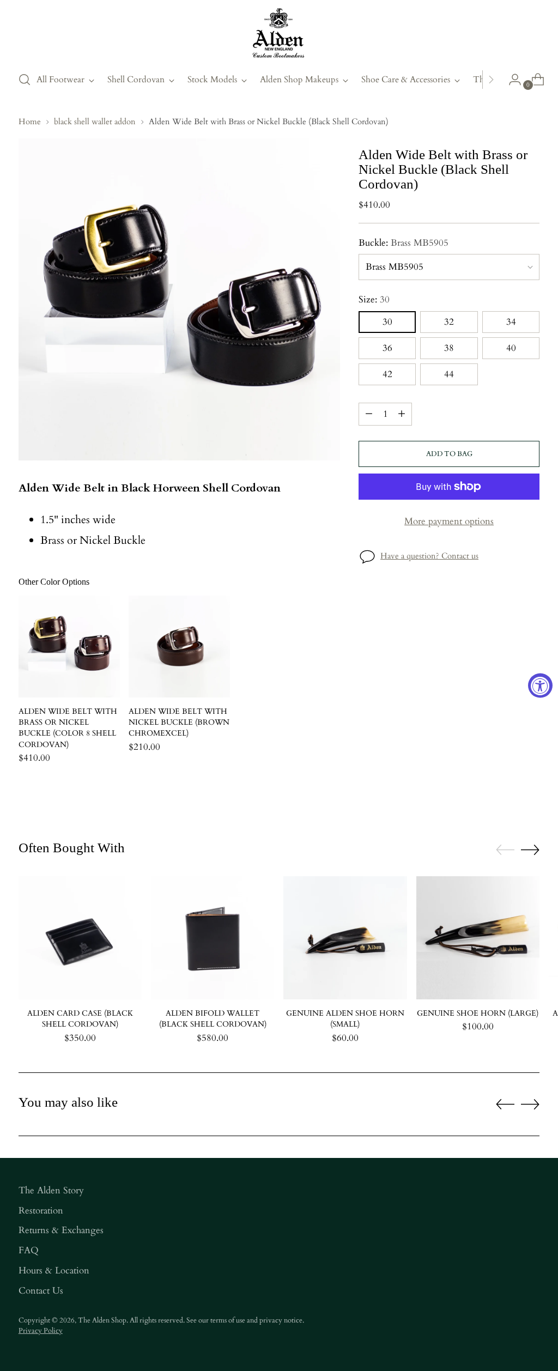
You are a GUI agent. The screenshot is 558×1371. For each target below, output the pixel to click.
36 (387, 348)
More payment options (449, 521)
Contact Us (41, 1291)
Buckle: (403, 243)
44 (449, 374)
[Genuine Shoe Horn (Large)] (477, 937)
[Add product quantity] (401, 414)
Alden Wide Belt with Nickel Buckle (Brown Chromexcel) (179, 723)
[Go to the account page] (510, 79)
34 (511, 322)
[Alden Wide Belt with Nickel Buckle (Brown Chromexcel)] (179, 646)
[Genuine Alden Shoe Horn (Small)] (345, 937)
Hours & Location (54, 1271)
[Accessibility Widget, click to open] (540, 686)
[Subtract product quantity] (369, 414)
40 (511, 348)
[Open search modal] (24, 79)
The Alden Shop (102, 1320)
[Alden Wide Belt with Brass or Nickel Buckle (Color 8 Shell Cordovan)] (69, 646)
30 (387, 322)
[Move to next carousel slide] (530, 849)
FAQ (29, 1251)
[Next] (491, 79)
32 (449, 322)
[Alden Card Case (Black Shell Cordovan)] (80, 937)
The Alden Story (51, 1191)
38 (449, 348)
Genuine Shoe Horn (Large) (477, 1013)
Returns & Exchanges (61, 1230)
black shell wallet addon (95, 121)
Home (30, 121)
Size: (374, 300)
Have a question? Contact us (429, 555)
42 (387, 374)
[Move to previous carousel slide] (505, 850)
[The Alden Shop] (279, 34)
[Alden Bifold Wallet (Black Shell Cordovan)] (212, 937)
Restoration (41, 1211)
